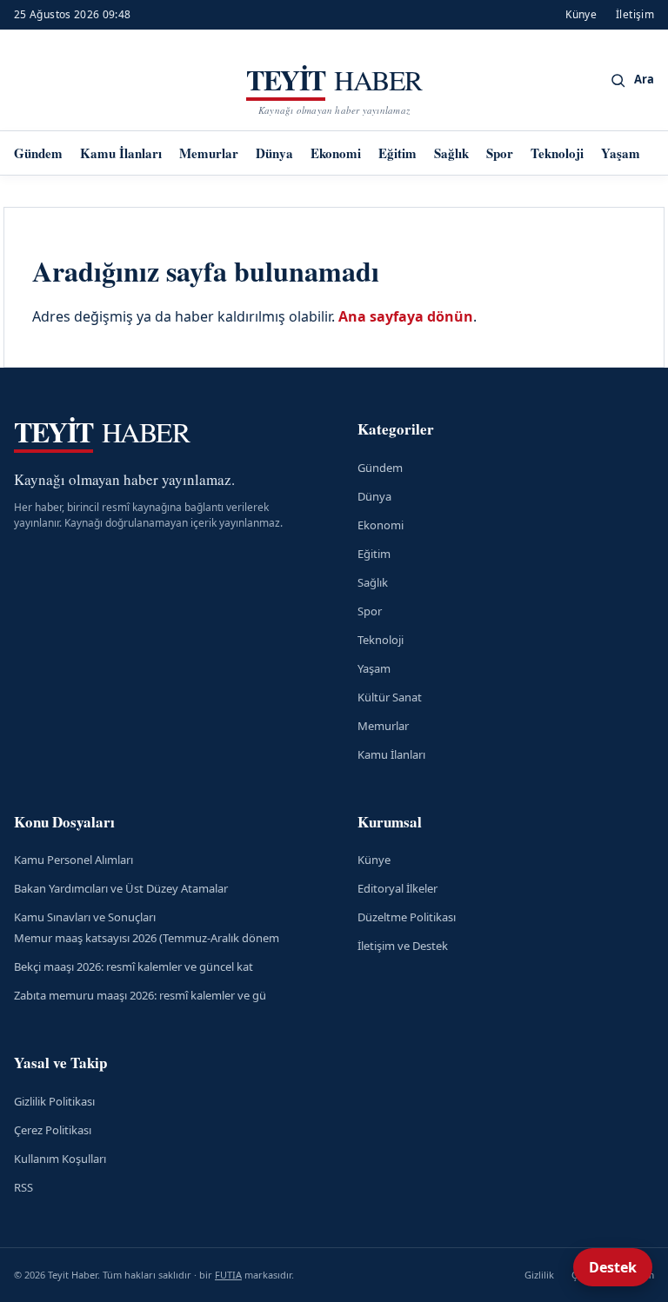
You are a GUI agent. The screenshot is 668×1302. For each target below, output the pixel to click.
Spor (499, 153)
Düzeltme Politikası (406, 917)
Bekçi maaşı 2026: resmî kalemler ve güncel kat (133, 966)
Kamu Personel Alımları (73, 859)
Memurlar (208, 153)
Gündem (38, 153)
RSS (23, 1187)
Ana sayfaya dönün (405, 316)
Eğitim (397, 153)
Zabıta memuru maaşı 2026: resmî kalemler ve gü (140, 995)
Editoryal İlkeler (397, 888)
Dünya (274, 153)
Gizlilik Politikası (54, 1101)
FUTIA (228, 1274)
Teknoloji (557, 153)
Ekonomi (336, 153)
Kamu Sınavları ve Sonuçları (85, 917)
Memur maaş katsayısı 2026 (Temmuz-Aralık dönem (146, 938)
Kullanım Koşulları (60, 1158)
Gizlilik (539, 1274)
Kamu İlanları (121, 153)
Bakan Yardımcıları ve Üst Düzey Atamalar (121, 888)
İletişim (635, 14)
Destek (613, 1267)
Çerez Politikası (52, 1130)
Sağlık (451, 153)
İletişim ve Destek (402, 945)
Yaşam (620, 153)
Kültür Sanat (389, 697)
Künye (581, 14)
